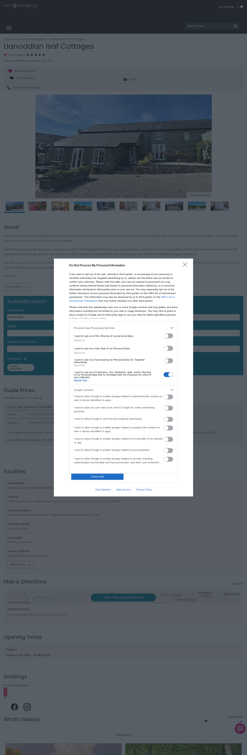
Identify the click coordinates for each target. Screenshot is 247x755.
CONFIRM (97, 476)
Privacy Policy (144, 489)
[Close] (186, 265)
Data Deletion (103, 489)
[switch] (168, 335)
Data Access (123, 489)
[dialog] (123, 377)
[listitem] (123, 328)
